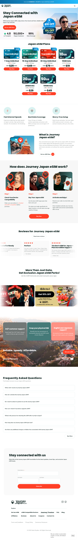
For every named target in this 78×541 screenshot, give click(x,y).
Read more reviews (39, 236)
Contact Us (50, 516)
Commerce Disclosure (41, 522)
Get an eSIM (15, 512)
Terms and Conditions (17, 522)
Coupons (41, 516)
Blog (63, 512)
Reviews (24, 516)
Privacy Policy (29, 522)
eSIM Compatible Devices (29, 512)
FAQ (58, 512)
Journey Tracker (47, 512)
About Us (33, 516)
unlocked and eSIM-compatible (14, 204)
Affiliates (14, 516)
